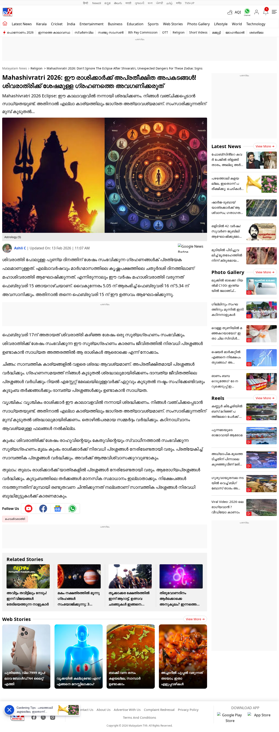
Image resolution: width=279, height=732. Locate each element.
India (71, 24)
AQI (238, 12)
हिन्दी (86, 3)
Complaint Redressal (159, 709)
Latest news (22, 24)
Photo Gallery (198, 24)
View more (193, 619)
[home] (4, 23)
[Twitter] (43, 717)
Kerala (41, 24)
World (237, 24)
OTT (165, 32)
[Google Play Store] (230, 718)
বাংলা (150, 3)
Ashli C (20, 248)
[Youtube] (28, 508)
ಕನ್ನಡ (107, 3)
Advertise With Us (127, 709)
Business (115, 24)
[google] (192, 248)
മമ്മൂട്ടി (216, 32)
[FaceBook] (33, 717)
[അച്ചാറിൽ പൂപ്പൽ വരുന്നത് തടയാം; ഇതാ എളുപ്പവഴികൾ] (183, 627)
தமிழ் (170, 3)
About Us (104, 709)
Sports (153, 24)
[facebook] (43, 508)
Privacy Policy (188, 709)
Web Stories (173, 24)
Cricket (57, 24)
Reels (217, 398)
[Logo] (7, 12)
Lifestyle (221, 24)
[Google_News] (58, 508)
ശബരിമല (256, 32)
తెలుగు (118, 3)
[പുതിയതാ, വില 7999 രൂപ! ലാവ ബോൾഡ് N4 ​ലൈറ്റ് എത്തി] (26, 627)
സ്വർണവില (84, 32)
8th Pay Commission (143, 32)
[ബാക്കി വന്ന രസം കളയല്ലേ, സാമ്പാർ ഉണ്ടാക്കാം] (131, 627)
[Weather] (231, 12)
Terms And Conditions (139, 717)
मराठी (128, 3)
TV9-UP (189, 3)
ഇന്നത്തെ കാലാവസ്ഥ (54, 32)
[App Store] (260, 718)
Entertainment (92, 24)
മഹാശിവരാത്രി (15, 519)
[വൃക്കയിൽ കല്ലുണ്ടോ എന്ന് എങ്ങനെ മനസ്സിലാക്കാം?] (78, 627)
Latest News (226, 146)
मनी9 (178, 3)
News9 (96, 3)
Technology (255, 24)
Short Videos (198, 32)
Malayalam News (14, 68)
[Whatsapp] (245, 12)
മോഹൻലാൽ (235, 32)
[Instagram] (52, 717)
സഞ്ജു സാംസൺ (111, 32)
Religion (179, 32)
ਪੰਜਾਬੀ (159, 3)
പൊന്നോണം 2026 (20, 32)
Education (135, 24)
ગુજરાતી (139, 3)
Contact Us (85, 709)
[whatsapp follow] (72, 508)
